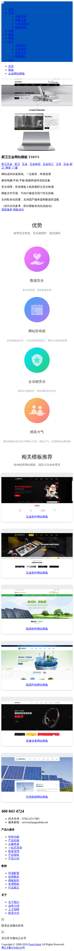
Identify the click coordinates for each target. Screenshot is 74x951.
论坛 (11, 59)
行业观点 (13, 887)
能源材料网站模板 (37, 628)
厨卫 (17, 164)
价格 (11, 30)
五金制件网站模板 (37, 516)
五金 (25, 164)
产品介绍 (13, 858)
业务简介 (20, 45)
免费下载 (20, 20)
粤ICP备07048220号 (13, 947)
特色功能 (13, 836)
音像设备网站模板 (37, 740)
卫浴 (58, 164)
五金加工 (48, 164)
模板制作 (13, 880)
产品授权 (13, 854)
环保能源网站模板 (37, 796)
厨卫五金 (6, 164)
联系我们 (20, 56)
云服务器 (13, 844)
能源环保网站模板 (37, 684)
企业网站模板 (16, 73)
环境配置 (13, 873)
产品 (11, 12)
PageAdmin (34, 944)
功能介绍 (20, 16)
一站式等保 (22, 23)
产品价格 (13, 840)
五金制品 (35, 164)
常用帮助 (13, 884)
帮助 (11, 38)
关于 (11, 41)
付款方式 (20, 52)
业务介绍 (13, 905)
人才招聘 (20, 49)
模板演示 (18, 209)
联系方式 (13, 913)
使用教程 (13, 876)
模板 (11, 34)
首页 (11, 9)
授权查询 (20, 27)
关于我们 (13, 902)
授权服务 (6, 209)
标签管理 (13, 851)
